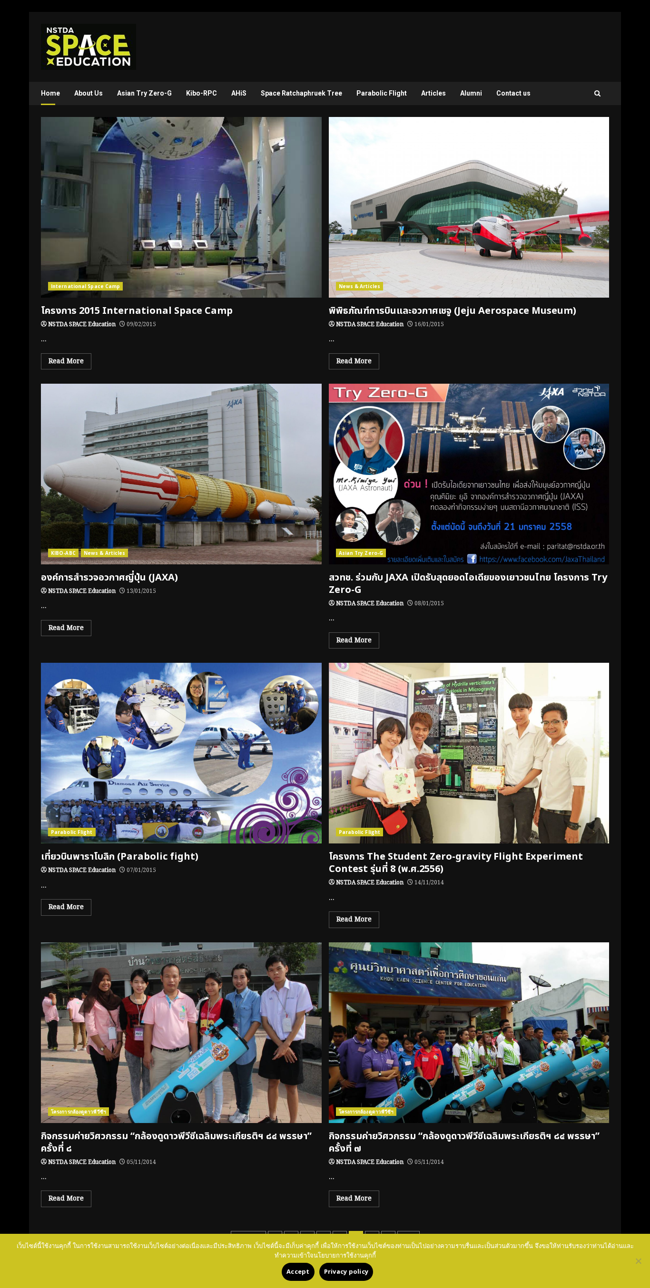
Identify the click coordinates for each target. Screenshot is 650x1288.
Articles (433, 93)
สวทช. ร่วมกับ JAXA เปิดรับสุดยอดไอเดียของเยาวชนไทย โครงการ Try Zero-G (469, 474)
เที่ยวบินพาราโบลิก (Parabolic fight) (181, 753)
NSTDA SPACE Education (82, 324)
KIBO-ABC (63, 553)
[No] (638, 1261)
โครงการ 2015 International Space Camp (181, 207)
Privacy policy (346, 1272)
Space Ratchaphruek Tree (301, 93)
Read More (66, 361)
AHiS (238, 93)
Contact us (513, 93)
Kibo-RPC (201, 93)
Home (50, 93)
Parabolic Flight (381, 93)
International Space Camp (85, 286)
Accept (298, 1272)
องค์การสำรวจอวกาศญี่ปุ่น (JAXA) (181, 474)
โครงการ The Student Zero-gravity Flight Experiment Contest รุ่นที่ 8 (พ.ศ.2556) (469, 753)
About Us (88, 93)
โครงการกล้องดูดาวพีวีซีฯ (78, 1111)
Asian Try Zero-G (144, 93)
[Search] (597, 93)
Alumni (471, 93)
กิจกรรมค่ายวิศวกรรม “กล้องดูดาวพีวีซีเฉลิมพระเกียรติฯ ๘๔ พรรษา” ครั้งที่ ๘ (181, 1032)
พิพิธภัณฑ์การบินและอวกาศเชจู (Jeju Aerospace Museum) (469, 207)
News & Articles (360, 286)
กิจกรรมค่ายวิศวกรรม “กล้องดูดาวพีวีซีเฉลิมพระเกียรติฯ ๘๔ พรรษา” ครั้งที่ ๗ (469, 1032)
